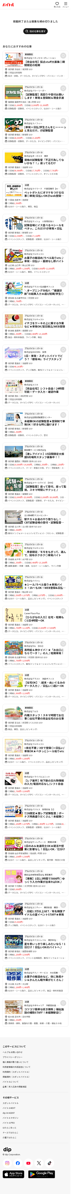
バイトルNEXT (9, 1107)
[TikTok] (49, 1163)
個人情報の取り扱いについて (15, 1062)
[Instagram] (7, 1163)
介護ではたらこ (10, 1137)
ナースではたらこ (10, 1132)
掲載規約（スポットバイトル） (16, 1076)
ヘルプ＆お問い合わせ (12, 1052)
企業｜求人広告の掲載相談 (14, 1086)
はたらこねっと (10, 1127)
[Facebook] (17, 1163)
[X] (39, 1163)
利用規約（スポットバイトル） (16, 1071)
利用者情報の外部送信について (16, 1066)
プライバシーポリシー (12, 1057)
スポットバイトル (10, 1103)
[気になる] (63, 56)
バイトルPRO (9, 1122)
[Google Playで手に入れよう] (41, 1174)
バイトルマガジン (10, 1117)
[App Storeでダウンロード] (13, 1174)
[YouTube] (28, 1163)
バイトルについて (10, 1081)
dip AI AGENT (9, 1112)
